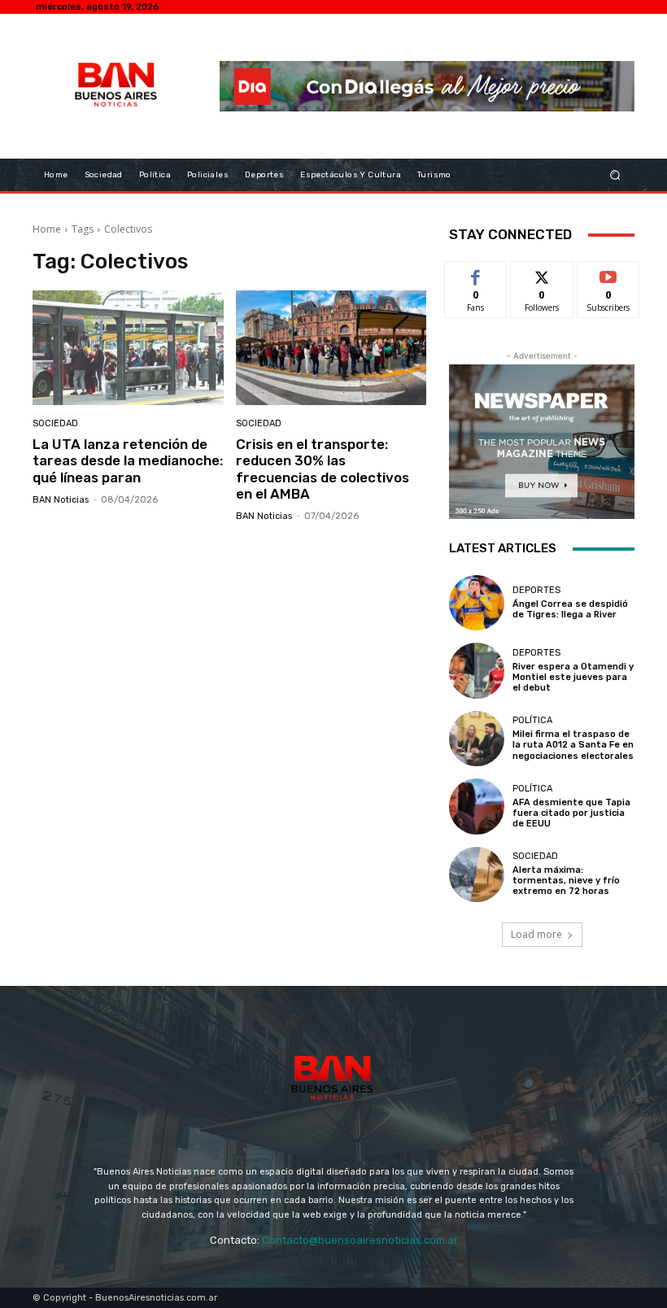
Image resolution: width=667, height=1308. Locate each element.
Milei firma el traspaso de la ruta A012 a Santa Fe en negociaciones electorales (573, 745)
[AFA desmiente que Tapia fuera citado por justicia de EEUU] (476, 806)
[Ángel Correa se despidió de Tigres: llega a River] (476, 602)
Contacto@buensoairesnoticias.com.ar (360, 1240)
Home (47, 229)
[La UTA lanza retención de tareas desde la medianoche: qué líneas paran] (128, 347)
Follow (542, 274)
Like (476, 274)
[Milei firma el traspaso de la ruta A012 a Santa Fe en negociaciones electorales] (476, 738)
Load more (536, 934)
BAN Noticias (61, 500)
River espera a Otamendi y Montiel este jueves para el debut (573, 677)
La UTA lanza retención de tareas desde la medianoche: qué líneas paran (128, 461)
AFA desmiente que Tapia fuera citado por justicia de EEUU (571, 813)
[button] (615, 174)
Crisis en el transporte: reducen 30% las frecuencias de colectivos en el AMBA (322, 469)
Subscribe (608, 274)
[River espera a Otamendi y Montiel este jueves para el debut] (476, 670)
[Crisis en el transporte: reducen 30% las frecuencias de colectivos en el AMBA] (331, 347)
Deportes (536, 590)
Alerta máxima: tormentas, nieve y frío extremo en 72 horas (566, 880)
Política (532, 720)
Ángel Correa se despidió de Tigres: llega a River (570, 609)
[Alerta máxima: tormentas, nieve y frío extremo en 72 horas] (476, 874)
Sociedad (55, 423)
